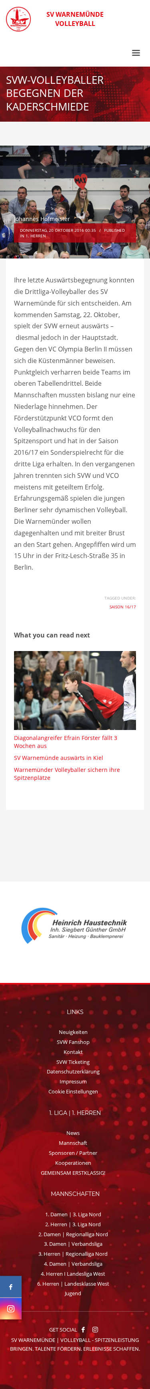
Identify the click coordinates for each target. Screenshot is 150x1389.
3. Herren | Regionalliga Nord (73, 1253)
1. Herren (36, 236)
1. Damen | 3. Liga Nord (73, 1214)
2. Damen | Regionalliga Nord (73, 1234)
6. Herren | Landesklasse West (73, 1283)
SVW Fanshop (73, 1042)
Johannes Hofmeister (42, 219)
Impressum (73, 1081)
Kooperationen (73, 1162)
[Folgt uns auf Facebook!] (83, 1330)
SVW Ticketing (73, 1061)
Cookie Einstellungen (73, 1091)
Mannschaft (73, 1142)
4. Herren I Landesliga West (73, 1273)
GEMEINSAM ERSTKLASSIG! (73, 1172)
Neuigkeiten (73, 1032)
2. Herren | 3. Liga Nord (73, 1224)
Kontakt (73, 1052)
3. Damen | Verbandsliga (73, 1243)
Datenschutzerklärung (73, 1071)
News (73, 1132)
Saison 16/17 (123, 607)
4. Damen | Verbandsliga (73, 1263)
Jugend (73, 1293)
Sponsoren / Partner (73, 1152)
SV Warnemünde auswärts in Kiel (58, 758)
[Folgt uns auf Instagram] (11, 1309)
